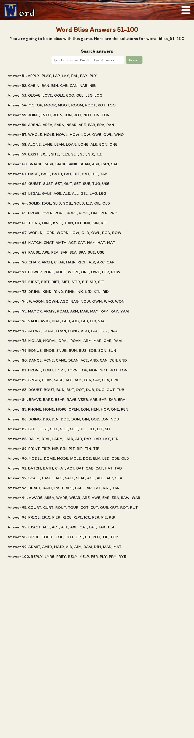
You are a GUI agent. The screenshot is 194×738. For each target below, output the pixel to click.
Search (134, 60)
